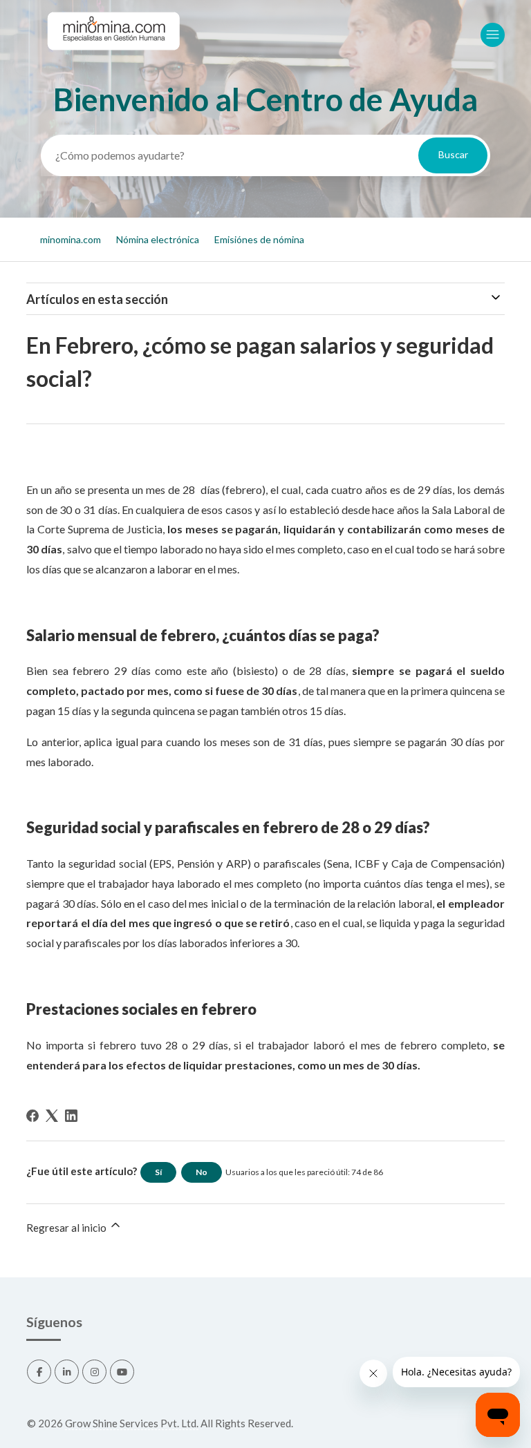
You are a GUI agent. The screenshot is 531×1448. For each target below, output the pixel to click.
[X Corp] (52, 1115)
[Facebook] (32, 1115)
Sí (158, 1172)
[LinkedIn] (71, 1115)
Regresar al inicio (67, 1227)
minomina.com (70, 239)
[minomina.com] (112, 63)
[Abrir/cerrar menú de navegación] (493, 35)
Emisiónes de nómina (259, 239)
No (201, 1172)
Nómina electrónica (157, 239)
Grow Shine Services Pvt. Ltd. (131, 1423)
